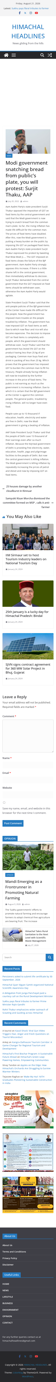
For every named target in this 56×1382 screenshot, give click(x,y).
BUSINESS (7, 1303)
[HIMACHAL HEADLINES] (6, 55)
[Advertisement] (28, 87)
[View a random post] (50, 55)
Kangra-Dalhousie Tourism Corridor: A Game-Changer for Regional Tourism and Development (27, 1045)
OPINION (10, 875)
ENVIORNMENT (10, 1309)
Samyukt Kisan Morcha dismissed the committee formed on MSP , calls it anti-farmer (26, 503)
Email (6, 773)
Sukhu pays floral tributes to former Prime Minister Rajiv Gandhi (30, 10)
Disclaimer (8, 1264)
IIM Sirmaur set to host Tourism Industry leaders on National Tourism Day (26, 559)
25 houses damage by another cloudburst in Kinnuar (24, 489)
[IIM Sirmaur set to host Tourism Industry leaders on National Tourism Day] (28, 526)
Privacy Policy (9, 1258)
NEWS (9, 156)
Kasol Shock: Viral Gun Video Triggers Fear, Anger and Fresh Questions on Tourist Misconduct (25, 1034)
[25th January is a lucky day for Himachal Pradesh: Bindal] (28, 582)
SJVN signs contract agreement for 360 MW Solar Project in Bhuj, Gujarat (28, 668)
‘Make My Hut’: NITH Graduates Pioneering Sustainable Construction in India (27, 1080)
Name (7, 758)
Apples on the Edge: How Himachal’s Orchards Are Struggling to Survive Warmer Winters (26, 1068)
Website (7, 787)
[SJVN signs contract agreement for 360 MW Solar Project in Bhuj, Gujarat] (28, 635)
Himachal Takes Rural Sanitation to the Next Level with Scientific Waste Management (36, 936)
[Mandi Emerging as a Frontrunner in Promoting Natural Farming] (28, 857)
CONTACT (7, 1322)
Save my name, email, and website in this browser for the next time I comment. (26, 811)
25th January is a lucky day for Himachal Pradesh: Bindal (27, 614)
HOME (5, 1283)
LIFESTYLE (7, 1296)
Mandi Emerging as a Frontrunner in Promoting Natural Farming (23, 889)
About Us (7, 1245)
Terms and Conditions (14, 1251)
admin (25, 201)
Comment (9, 716)
